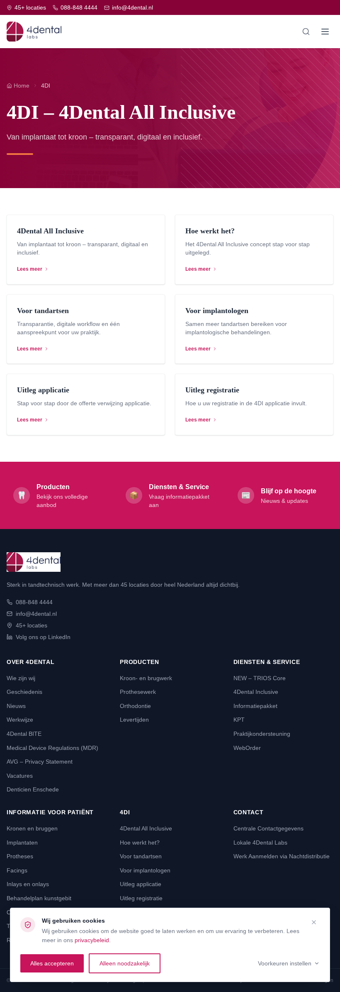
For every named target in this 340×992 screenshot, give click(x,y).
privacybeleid (92, 940)
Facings (17, 870)
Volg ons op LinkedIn (43, 637)
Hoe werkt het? (140, 842)
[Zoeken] (306, 31)
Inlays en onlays (28, 884)
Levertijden (134, 719)
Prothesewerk (138, 691)
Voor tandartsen (141, 856)
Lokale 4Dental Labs (260, 842)
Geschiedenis (24, 691)
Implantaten (22, 842)
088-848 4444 (79, 7)
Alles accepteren (52, 963)
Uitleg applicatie (140, 884)
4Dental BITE (24, 733)
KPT (239, 719)
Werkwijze (20, 719)
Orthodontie (135, 706)
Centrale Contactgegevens (268, 828)
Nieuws (16, 706)
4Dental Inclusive (255, 691)
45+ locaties (30, 7)
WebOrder (247, 748)
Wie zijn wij (21, 678)
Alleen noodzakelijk (125, 963)
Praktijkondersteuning (261, 733)
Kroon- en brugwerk (146, 678)
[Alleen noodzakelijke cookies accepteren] (314, 922)
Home (21, 85)
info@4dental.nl (132, 7)
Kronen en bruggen (32, 828)
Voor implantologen (145, 870)
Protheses (20, 856)
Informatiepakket (255, 706)
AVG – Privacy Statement (40, 761)
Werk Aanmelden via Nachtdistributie (281, 856)
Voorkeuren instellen (284, 963)
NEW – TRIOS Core (259, 678)
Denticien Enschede (33, 789)
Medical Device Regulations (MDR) (52, 748)
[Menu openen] (325, 31)
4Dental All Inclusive (146, 828)
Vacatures (20, 775)
